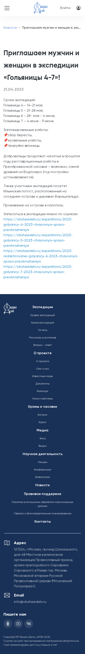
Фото (42, 438)
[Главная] (41, 5)
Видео (43, 446)
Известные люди (42, 376)
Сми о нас (42, 369)
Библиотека (42, 477)
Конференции (42, 469)
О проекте (43, 353)
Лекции (42, 462)
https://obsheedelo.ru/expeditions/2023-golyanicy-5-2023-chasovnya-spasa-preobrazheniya (38, 241)
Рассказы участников (42, 337)
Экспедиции (42, 307)
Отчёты (42, 330)
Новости (10, 27)
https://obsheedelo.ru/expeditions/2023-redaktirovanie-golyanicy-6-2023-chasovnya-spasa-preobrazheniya (40, 256)
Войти (65, 8)
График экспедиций (42, 315)
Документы (42, 383)
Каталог (43, 415)
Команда (42, 391)
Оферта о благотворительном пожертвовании (42, 513)
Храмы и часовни (42, 407)
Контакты (42, 522)
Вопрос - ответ (42, 345)
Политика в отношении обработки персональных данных (42, 504)
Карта (42, 422)
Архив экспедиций (42, 323)
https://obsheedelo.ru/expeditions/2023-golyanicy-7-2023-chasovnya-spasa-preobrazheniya (38, 272)
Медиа (42, 430)
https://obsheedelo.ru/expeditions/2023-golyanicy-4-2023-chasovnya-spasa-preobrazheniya (38, 225)
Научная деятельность (43, 454)
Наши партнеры (42, 398)
